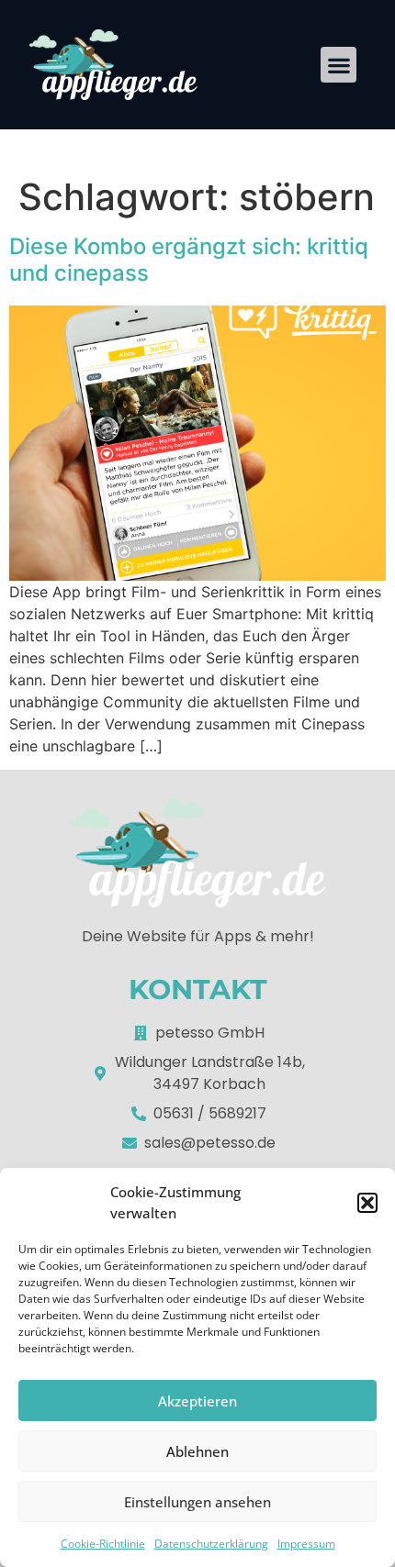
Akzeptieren (197, 1401)
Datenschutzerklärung (211, 1543)
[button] (367, 1203)
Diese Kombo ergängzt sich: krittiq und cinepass (188, 259)
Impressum (306, 1543)
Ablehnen (197, 1451)
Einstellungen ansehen (197, 1502)
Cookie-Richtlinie (103, 1543)
